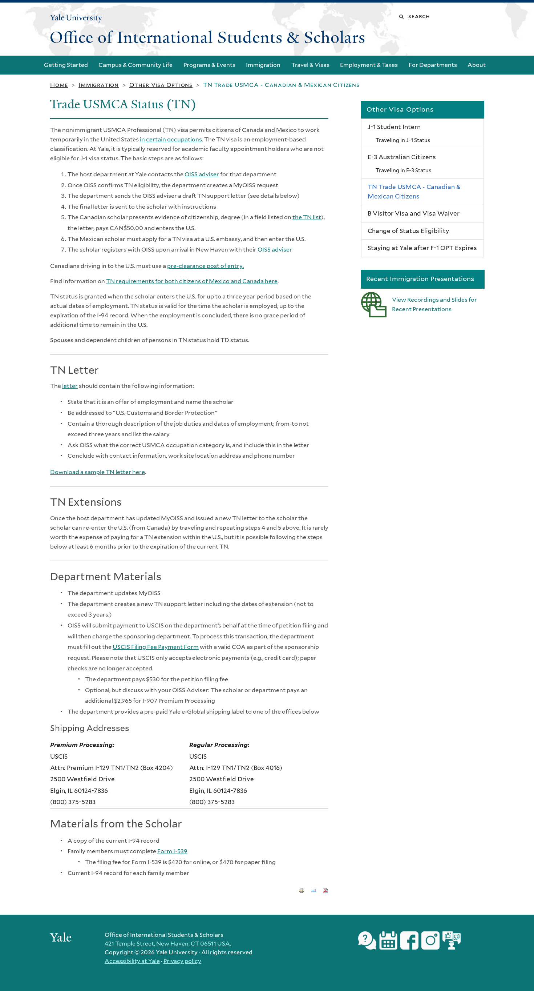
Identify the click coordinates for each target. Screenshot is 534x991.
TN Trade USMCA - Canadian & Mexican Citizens (414, 191)
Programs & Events (209, 64)
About (477, 64)
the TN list (306, 217)
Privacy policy (182, 961)
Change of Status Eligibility (408, 230)
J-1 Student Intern (394, 127)
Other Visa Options (161, 84)
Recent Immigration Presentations (420, 278)
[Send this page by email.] (313, 890)
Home (59, 84)
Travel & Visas (310, 64)
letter (70, 385)
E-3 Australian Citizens (402, 157)
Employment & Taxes (369, 64)
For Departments (433, 64)
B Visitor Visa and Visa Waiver (414, 213)
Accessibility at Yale (132, 961)
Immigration (263, 64)
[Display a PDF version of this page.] (325, 890)
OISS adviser (202, 174)
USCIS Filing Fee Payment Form (156, 646)
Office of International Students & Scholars (207, 37)
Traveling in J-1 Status (403, 140)
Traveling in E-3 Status (403, 170)
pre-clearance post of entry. (205, 265)
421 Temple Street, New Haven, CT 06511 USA (167, 943)
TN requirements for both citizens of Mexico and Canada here (192, 281)
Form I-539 (172, 851)
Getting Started (66, 64)
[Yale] (61, 938)
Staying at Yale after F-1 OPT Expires (422, 248)
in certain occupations (171, 139)
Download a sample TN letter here (97, 472)
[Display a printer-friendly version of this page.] (301, 890)
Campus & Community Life (135, 64)
